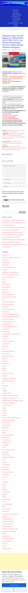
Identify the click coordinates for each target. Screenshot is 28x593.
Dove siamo (15, 26)
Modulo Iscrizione (17, 19)
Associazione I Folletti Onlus (8, 277)
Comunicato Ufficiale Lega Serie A (9, 326)
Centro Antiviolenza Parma (8, 309)
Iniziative (17, 130)
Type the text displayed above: (17, 199)
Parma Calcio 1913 (6, 437)
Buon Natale (5, 289)
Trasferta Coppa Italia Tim (8, 521)
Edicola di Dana (5, 363)
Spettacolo (4, 494)
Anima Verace (5, 265)
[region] (14, 581)
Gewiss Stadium (20, 133)
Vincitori (4, 546)
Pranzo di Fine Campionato (8, 450)
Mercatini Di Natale (6, 425)
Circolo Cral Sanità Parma (8, 319)
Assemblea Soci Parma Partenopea (10, 272)
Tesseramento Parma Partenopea (10, 514)
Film (3, 383)
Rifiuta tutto (20, 589)
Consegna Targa (6, 331)
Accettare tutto (14, 585)
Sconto (3, 459)
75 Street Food (5, 255)
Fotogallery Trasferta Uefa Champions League (12, 400)
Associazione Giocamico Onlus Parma (10, 274)
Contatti (15, 24)
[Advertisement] (14, 567)
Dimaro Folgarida (6, 353)
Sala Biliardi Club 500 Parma (8, 457)
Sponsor (4, 496)
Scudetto (4, 462)
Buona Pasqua (5, 292)
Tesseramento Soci (15, 16)
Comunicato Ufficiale (6, 324)
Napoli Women (5, 427)
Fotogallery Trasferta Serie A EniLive (10, 395)
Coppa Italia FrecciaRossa (8, 341)
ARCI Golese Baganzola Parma (9, 267)
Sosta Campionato (6, 491)
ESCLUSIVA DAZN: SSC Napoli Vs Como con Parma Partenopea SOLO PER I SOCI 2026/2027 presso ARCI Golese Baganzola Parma (14, 223)
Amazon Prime (5, 260)
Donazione (4, 361)
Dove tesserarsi (16, 18)
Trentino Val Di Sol (6, 536)
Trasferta (22, 137)
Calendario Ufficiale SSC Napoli (9, 297)
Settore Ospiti (11, 137)
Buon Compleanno (6, 287)
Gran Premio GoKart (6, 405)
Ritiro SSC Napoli (6, 454)
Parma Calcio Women (7, 440)
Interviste (4, 413)
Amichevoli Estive (6, 262)
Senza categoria (6, 464)
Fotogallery (4, 390)
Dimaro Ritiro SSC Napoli (7, 356)
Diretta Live (4, 358)
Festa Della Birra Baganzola (8, 380)
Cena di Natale (5, 306)
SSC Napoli (17, 137)
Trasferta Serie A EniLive (7, 523)
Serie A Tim (21, 130)
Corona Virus (5, 346)
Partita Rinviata (5, 442)
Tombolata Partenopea (7, 519)
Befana (4, 279)
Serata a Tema (5, 467)
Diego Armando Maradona (8, 351)
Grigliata (4, 408)
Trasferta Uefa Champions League (10, 528)
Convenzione (5, 336)
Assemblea (4, 269)
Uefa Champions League (7, 538)
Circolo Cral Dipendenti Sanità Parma (10, 316)
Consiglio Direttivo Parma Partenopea (10, 334)
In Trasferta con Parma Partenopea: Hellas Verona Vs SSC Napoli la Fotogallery (12, 143)
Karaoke (4, 415)
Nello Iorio (4, 430)
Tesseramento (5, 511)
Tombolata (4, 516)
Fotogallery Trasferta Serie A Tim (9, 398)
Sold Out (4, 486)
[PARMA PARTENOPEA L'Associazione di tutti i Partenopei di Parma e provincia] (14, 3)
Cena (3, 299)
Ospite (3, 432)
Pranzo (4, 447)
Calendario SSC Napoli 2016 (8, 294)
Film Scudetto (5, 385)
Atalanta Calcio (12, 133)
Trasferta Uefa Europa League (9, 531)
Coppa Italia (5, 339)
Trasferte (14, 132)
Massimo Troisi (5, 422)
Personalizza (7, 589)
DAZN (3, 348)
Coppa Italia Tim (5, 343)
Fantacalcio (4, 376)
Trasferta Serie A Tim (7, 132)
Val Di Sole (4, 543)
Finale (3, 388)
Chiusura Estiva (5, 311)
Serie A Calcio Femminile (7, 472)
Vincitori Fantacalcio (6, 548)
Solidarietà (4, 489)
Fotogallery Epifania (6, 393)
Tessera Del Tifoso (6, 509)
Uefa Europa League (7, 541)
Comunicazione (10, 130)
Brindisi (4, 282)
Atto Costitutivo (16, 13)
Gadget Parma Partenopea (8, 403)
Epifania (4, 368)
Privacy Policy (15, 10)
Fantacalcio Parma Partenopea (9, 378)
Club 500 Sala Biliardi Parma (8, 321)
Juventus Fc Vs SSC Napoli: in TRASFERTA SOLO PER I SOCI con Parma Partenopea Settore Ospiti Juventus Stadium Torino (14, 148)
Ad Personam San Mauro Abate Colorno (11, 257)
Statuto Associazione (16, 15)
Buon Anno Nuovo (6, 284)
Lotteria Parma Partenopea (8, 420)
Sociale (4, 484)
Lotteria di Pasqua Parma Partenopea (10, 417)
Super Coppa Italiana (7, 504)
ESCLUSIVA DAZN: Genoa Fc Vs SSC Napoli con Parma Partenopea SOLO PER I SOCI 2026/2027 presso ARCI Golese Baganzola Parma (12, 235)
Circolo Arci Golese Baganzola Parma (10, 314)
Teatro (3, 506)
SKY (3, 479)
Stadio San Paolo (6, 499)
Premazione (5, 452)
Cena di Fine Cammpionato (8, 302)
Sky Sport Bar (5, 482)
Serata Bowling (5, 469)
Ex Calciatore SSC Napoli (7, 373)
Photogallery (5, 445)
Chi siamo (15, 11)
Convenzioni (15, 21)
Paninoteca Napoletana (7, 435)
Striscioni (4, 501)
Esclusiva (4, 371)
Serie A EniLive (5, 474)
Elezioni (4, 366)
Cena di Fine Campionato (8, 304)
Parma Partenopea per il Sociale (15, 23)
